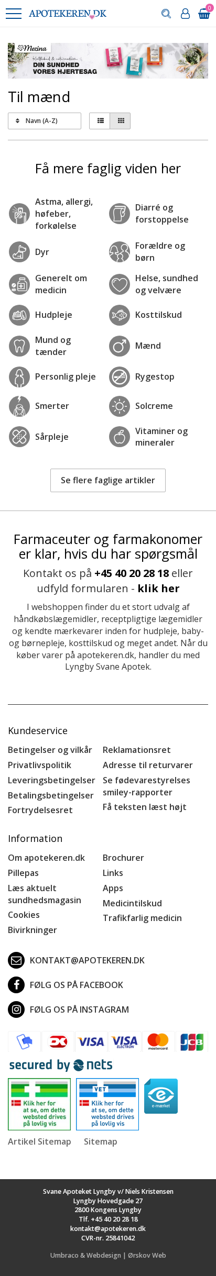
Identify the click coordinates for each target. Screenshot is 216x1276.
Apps (113, 888)
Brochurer (123, 857)
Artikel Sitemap (39, 1141)
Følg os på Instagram (79, 1009)
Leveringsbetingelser (51, 780)
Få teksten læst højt (145, 807)
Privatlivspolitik (39, 765)
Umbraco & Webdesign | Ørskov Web (108, 1255)
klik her (158, 588)
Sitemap (100, 1141)
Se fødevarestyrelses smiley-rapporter (146, 786)
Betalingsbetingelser (51, 795)
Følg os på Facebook (76, 985)
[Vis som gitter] (120, 121)
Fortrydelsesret (40, 810)
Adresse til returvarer (148, 765)
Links (113, 873)
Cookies (24, 914)
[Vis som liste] (99, 121)
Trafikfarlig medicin (142, 918)
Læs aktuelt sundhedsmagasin (44, 894)
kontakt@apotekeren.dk (87, 960)
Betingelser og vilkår (50, 750)
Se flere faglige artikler (108, 480)
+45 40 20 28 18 (131, 573)
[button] (13, 14)
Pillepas (23, 873)
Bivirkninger (32, 930)
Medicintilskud (132, 903)
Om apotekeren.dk (46, 857)
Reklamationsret (137, 750)
